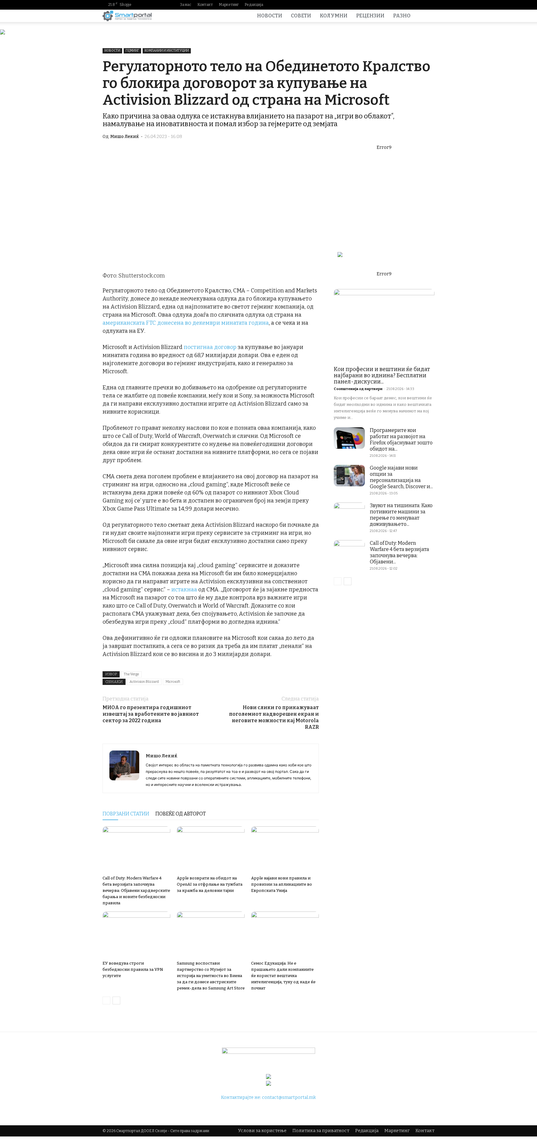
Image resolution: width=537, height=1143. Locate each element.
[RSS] (420, 4)
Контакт (205, 4)
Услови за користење (262, 1130)
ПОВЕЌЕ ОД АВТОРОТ (180, 814)
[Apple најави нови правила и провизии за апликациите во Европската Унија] (285, 849)
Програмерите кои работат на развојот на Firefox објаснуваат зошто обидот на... (401, 439)
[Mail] (410, 4)
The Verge (131, 674)
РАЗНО (402, 16)
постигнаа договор (210, 347)
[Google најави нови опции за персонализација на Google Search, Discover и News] (349, 475)
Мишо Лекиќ (124, 136)
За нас (185, 4)
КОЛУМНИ (333, 16)
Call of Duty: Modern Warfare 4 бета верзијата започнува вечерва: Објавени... (399, 552)
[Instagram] (400, 4)
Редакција (254, 4)
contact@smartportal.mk (289, 1097)
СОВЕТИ (301, 16)
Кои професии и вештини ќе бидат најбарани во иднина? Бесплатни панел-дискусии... (382, 375)
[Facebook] (390, 4)
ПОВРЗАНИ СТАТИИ (126, 814)
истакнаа (184, 589)
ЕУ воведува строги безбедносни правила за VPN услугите (133, 969)
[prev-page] (106, 1000)
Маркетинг (229, 4)
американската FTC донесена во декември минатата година (186, 322)
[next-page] (116, 1000)
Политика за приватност (320, 1130)
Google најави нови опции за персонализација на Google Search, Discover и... (401, 477)
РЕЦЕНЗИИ (370, 16)
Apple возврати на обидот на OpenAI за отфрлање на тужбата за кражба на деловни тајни (209, 884)
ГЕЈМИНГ (132, 51)
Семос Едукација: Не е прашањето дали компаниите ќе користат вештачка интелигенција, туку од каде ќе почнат (283, 975)
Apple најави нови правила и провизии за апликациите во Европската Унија (281, 884)
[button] (427, 16)
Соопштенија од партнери (358, 389)
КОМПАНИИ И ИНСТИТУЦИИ (167, 51)
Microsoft (173, 682)
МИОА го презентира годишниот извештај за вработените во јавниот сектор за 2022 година (151, 714)
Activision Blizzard (144, 682)
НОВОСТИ (269, 16)
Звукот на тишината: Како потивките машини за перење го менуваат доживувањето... (401, 515)
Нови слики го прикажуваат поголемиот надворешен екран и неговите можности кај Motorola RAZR (274, 717)
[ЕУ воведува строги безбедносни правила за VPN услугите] (136, 934)
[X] (429, 4)
